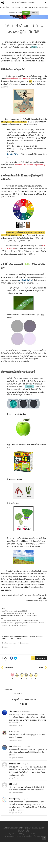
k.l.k (10, 784)
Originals (13, 827)
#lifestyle (32, 636)
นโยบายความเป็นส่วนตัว (40, 7)
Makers (7, 2)
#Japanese (17, 638)
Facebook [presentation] (18, 694)
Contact (21, 830)
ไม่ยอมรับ (34, 13)
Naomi (12, 746)
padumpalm (33, 2)
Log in (25, 704)
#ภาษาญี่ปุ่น (14, 636)
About (41, 827)
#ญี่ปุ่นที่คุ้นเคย (23, 636)
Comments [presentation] (9, 689)
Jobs (27, 830)
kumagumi (13, 798)
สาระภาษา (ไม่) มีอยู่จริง (19, 2)
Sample (27, 827)
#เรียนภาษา (39, 636)
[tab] (9, 689)
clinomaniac (14, 711)
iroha (11, 731)
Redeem (35, 827)
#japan (4, 638)
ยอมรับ (25, 13)
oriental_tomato (16, 763)
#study (6, 636)
